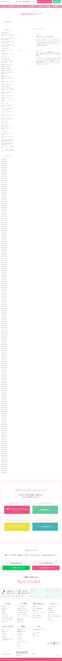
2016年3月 (3, 325)
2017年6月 (3, 296)
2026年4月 (3, 163)
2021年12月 (3, 226)
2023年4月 (3, 192)
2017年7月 (3, 293)
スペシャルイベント (21, 622)
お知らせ (19, 645)
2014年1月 (3, 380)
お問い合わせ (4, 637)
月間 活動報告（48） (5, 59)
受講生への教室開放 (36, 615)
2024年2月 (3, 182)
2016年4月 (3, 323)
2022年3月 (3, 220)
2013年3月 (3, 401)
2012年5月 (3, 420)
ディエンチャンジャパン (21, 640)
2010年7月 (3, 466)
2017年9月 (3, 289)
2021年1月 (3, 243)
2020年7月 (3, 256)
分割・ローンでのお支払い (7, 619)
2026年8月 (3, 159)
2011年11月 (3, 432)
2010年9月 (3, 462)
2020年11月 (3, 247)
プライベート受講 (36, 632)
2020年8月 (3, 253)
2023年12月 (3, 184)
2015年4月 (3, 348)
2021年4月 (3, 239)
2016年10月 (3, 312)
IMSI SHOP (19, 635)
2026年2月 (3, 167)
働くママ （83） (4, 103)
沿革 (49, 614)
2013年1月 (3, 405)
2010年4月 (3, 472)
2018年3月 (3, 277)
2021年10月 (3, 230)
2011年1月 (3, 453)
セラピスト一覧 (35, 636)
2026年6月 (3, 161)
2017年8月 (3, 291)
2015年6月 (3, 344)
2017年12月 (3, 283)
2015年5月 (3, 346)
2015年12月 (3, 331)
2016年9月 (3, 314)
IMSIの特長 (4, 606)
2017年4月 (3, 300)
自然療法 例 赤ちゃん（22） (7, 64)
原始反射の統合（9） (5, 32)
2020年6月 (3, 258)
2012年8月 (3, 415)
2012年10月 (3, 411)
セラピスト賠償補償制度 (37, 608)
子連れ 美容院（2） (5, 125)
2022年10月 (3, 205)
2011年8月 (3, 439)
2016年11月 (3, 310)
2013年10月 (3, 386)
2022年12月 (3, 201)
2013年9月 (3, 388)
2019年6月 (3, 268)
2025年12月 (3, 169)
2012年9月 (3, 413)
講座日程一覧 (4, 608)
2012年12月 (3, 407)
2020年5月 (3, 260)
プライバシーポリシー (56, 659)
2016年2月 (3, 327)
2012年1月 (3, 428)
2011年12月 (3, 430)
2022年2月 (3, 222)
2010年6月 (3, 468)
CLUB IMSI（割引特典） (37, 617)
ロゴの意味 (50, 610)
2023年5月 (3, 190)
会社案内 (49, 618)
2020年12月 (3, 245)
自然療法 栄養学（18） (6, 86)
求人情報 (34, 606)
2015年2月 (3, 352)
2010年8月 (3, 464)
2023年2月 (3, 197)
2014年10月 (3, 361)
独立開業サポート (36, 610)
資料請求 (57, 1)
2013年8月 (3, 390)
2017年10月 (3, 287)
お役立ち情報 (4, 621)
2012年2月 (3, 426)
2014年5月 (3, 371)
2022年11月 (3, 203)
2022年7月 (3, 211)
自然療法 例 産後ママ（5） (7, 70)
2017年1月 (3, 306)
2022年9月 (3, 207)
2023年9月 (3, 186)
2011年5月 (3, 445)
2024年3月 (3, 180)
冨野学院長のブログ (21, 629)
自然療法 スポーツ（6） (6, 76)
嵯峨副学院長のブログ (21, 631)
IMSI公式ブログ (20, 633)
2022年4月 (3, 218)
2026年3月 (3, 165)
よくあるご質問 (5, 616)
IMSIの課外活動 (51, 612)
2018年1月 (3, 281)
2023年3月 (3, 195)
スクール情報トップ (51, 606)
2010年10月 (3, 460)
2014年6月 (3, 369)
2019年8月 (3, 264)
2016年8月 (3, 317)
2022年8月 (3, 209)
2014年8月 (3, 365)
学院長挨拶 (50, 608)
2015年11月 (3, 333)
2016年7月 (3, 319)
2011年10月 (3, 434)
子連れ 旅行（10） (5, 123)
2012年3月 (3, 424)
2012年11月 (3, 409)
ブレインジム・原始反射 (21, 614)
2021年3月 (3, 241)
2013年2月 (3, 403)
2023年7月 (3, 188)
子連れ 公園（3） (4, 121)
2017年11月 (3, 285)
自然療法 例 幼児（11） (6, 66)
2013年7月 (3, 392)
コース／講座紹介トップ (21, 606)
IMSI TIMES (19, 638)
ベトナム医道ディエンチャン (22, 612)
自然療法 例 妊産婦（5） (6, 68)
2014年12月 (3, 357)
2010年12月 (3, 455)
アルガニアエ (19, 637)
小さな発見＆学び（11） (6, 48)
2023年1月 (3, 199)
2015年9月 (3, 338)
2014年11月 (3, 359)
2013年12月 (3, 382)
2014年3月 (3, 375)
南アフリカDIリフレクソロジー (23, 610)
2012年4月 (3, 422)
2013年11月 (3, 384)
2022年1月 (3, 224)
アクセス (34, 1)
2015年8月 (3, 340)
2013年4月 (3, 399)
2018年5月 (3, 272)
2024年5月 (3, 176)
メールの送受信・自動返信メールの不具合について (8, 639)
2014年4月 (3, 373)
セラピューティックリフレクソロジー (23, 643)
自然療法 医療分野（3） (6, 84)
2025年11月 (3, 171)
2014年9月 (3, 363)
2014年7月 (3, 367)
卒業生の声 (4, 610)
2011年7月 (3, 441)
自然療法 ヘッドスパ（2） (6, 97)
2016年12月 (3, 308)
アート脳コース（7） (5, 131)
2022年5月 (3, 216)
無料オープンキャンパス (44, 1)
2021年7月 (3, 232)
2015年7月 (3, 342)
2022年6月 (3, 213)
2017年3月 (3, 302)
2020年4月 (3, 262)
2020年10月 (3, 249)
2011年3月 (3, 449)
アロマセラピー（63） (5, 56)
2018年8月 (3, 270)
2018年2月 (3, 279)
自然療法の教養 (20, 618)
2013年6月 (3, 394)
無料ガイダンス (5, 631)
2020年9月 (3, 251)
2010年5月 (3, 470)
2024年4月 (3, 178)
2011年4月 (3, 447)
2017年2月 (3, 304)
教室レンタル (35, 634)
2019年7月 (3, 266)
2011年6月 (3, 443)
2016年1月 (3, 329)
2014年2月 (3, 378)
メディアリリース (51, 620)
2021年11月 (3, 228)
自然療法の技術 (20, 620)
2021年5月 (3, 237)
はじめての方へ (5, 614)
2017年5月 (3, 298)
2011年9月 (3, 436)
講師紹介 (3, 612)
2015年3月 (3, 350)
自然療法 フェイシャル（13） (7, 95)
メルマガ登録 (4, 635)
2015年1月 (3, 354)
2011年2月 (3, 451)
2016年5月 (3, 321)
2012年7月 (3, 418)
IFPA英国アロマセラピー (22, 608)
